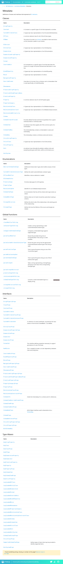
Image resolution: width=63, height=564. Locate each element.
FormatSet (6, 343)
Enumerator (6, 336)
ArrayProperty (7, 26)
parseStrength (7, 263)
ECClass (5, 36)
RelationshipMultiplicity (11, 113)
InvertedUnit (7, 64)
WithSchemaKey (7, 428)
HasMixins (6, 348)
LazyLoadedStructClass (10, 525)
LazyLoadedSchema (9, 519)
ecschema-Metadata (19, 6)
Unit (4, 148)
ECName (5, 39)
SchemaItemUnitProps (10, 407)
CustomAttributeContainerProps (13, 318)
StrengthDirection (9, 202)
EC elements (34, 14)
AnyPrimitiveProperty (10, 462)
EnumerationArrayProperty (11, 54)
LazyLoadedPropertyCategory (12, 509)
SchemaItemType (8, 192)
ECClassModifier (8, 175)
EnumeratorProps (8, 340)
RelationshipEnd (8, 188)
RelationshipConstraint (11, 109)
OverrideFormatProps (10, 367)
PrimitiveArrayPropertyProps (12, 373)
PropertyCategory (9, 103)
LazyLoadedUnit (8, 529)
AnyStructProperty (9, 479)
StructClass (7, 141)
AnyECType (6, 452)
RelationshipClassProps (11, 390)
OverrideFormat (8, 81)
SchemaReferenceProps (10, 418)
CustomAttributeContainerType (13, 172)
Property (6, 99)
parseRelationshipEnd (10, 254)
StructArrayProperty (10, 138)
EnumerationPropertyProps (11, 330)
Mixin (5, 74)
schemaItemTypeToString (11, 279)
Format (5, 61)
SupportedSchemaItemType (11, 542)
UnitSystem (6, 153)
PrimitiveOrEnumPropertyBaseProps (14, 377)
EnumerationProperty (10, 58)
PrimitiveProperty (9, 96)
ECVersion (6, 44)
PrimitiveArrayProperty (11, 89)
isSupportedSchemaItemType (12, 230)
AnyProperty (7, 465)
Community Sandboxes (30, 2)
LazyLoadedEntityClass (10, 485)
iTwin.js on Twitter (51, 562)
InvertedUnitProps (9, 353)
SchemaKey (6, 135)
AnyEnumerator (7, 458)
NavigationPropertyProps (11, 363)
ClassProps (6, 305)
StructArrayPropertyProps (11, 422)
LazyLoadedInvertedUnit (11, 495)
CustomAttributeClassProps (12, 315)
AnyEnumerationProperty (11, 455)
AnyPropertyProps (9, 469)
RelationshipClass (9, 106)
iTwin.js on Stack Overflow (55, 562)
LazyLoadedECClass (9, 482)
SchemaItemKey (7, 130)
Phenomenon (6, 86)
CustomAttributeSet (9, 321)
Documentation (17, 2)
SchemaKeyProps (8, 410)
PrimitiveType (7, 182)
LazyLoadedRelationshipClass (12, 512)
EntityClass (7, 48)
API (22, 2)
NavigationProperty (9, 78)
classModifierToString (10, 222)
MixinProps (6, 360)
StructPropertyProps (10, 425)
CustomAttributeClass (10, 33)
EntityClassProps (9, 326)
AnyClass (6, 445)
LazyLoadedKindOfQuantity (11, 499)
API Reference (9, 6)
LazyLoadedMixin (8, 502)
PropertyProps (7, 387)
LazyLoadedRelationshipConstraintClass (16, 515)
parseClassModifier (9, 236)
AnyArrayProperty (9, 442)
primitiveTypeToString (10, 273)
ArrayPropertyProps (9, 301)
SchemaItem (6, 125)
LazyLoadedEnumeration (10, 489)
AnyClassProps (7, 449)
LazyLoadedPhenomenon (10, 505)
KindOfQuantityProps (10, 357)
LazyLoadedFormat (9, 492)
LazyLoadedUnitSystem (10, 532)
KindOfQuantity (8, 71)
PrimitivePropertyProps (11, 380)
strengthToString (9, 288)
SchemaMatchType (8, 197)
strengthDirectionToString (12, 284)
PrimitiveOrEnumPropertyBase (12, 93)
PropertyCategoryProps (10, 383)
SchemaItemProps (8, 403)
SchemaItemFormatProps (10, 535)
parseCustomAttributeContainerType (14, 242)
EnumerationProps (9, 333)
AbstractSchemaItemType (11, 167)
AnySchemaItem (7, 472)
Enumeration (7, 51)
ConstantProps (7, 308)
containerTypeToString (10, 225)
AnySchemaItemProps (9, 475)
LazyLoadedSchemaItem (10, 522)
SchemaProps (7, 415)
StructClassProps (9, 539)
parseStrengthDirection (11, 269)
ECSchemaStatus (8, 178)
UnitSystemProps (8, 547)
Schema (39, 39)
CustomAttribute (8, 311)
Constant (6, 29)
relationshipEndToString (11, 276)
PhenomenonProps (8, 370)
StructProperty (8, 145)
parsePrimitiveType (9, 249)
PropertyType (7, 185)
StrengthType (7, 207)
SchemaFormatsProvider (10, 119)
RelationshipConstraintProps (12, 393)
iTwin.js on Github (58, 562)
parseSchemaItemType (10, 257)
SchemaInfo (6, 397)
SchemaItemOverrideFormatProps (13, 400)
